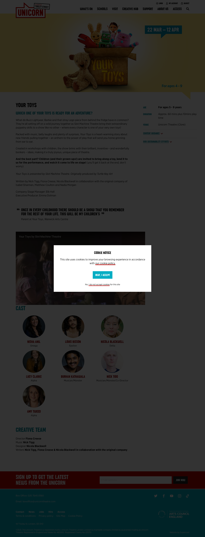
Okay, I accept (102, 275)
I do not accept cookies (99, 284)
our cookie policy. (105, 263)
